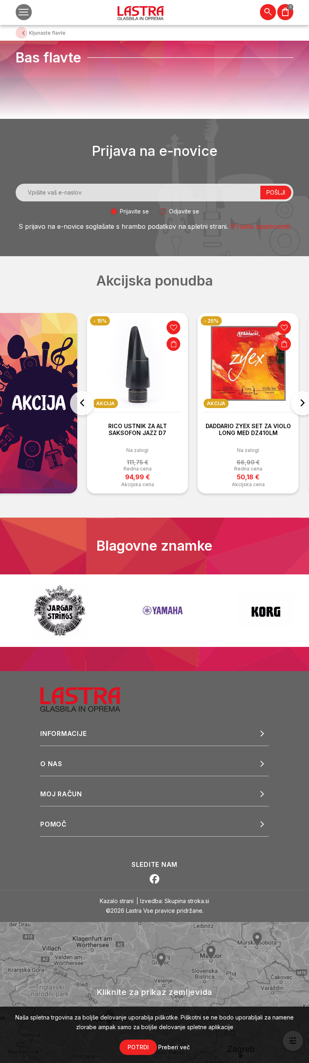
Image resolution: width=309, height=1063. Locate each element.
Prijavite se (134, 211)
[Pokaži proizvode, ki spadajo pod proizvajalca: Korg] (265, 610)
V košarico (155, 344)
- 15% (81, 321)
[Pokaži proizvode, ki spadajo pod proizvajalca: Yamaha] (162, 610)
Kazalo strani (117, 900)
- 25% (192, 321)
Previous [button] (82, 403)
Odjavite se (184, 211)
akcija (197, 403)
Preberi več (174, 1047)
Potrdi (138, 1047)
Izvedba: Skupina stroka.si (174, 900)
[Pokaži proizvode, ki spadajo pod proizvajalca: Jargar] (59, 611)
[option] (119, 403)
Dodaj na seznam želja (155, 327)
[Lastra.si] (89, 699)
